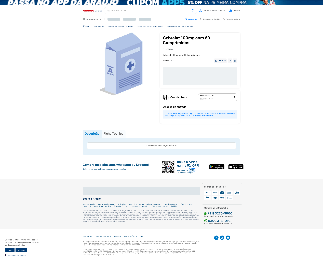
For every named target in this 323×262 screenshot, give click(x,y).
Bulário (174, 206)
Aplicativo (122, 204)
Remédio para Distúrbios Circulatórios (150, 26)
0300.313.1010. (219, 221)
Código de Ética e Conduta (133, 236)
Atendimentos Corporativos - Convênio (145, 204)
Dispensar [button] (21, 250)
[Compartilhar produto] (235, 61)
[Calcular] (234, 97)
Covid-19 (117, 236)
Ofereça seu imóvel (160, 206)
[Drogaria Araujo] (92, 10)
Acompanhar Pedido (211, 19)
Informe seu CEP (207, 96)
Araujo (87, 26)
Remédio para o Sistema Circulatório (120, 26)
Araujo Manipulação (106, 204)
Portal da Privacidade (103, 236)
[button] (15, 255)
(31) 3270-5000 (219, 213)
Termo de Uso (87, 236)
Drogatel (221, 208)
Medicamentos (98, 26)
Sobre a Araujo (89, 204)
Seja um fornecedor (140, 206)
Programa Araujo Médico (100, 206)
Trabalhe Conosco (121, 206)
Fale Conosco (186, 204)
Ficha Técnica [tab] (114, 133)
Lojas (85, 206)
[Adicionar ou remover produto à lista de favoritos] (230, 61)
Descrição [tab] (92, 133)
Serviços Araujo (171, 204)
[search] (150, 10)
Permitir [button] (9, 250)
